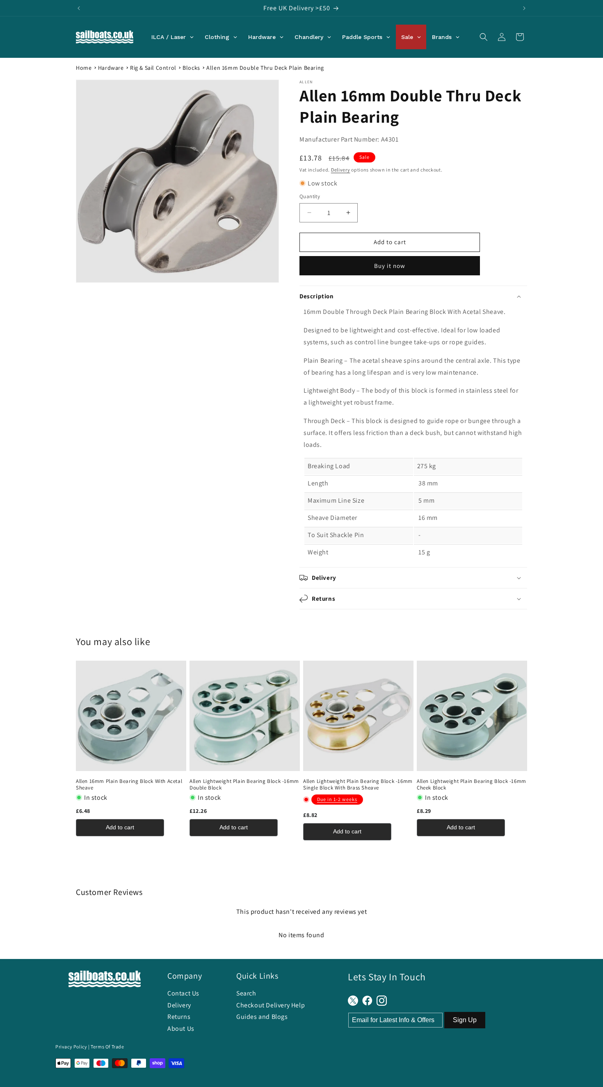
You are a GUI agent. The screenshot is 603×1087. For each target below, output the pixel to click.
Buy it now (389, 266)
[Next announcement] (524, 8)
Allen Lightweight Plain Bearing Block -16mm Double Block (244, 785)
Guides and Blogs (262, 1016)
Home (83, 67)
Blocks (191, 67)
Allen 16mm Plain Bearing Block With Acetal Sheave (129, 785)
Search (246, 993)
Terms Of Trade (107, 1047)
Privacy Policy (71, 1047)
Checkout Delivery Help (270, 1005)
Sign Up (465, 1019)
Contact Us (183, 993)
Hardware (111, 67)
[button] (484, 37)
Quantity (309, 196)
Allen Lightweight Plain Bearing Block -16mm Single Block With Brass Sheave (358, 785)
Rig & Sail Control (153, 67)
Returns (178, 1016)
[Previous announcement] (79, 8)
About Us (180, 1028)
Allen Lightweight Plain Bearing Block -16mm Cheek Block (471, 785)
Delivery (340, 170)
